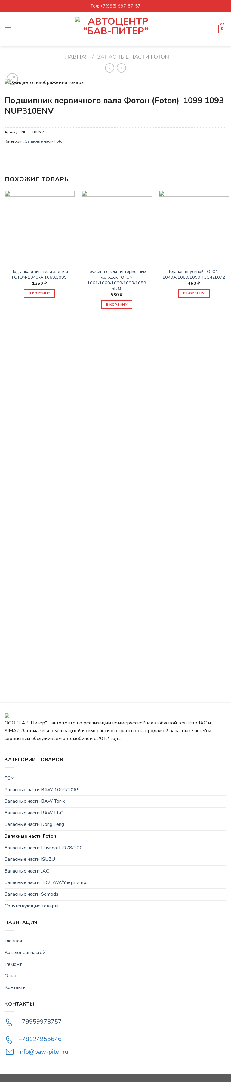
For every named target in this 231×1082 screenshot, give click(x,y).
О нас (11, 975)
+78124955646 (40, 1039)
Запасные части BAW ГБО (34, 813)
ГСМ (9, 778)
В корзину (39, 293)
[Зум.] (12, 79)
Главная (75, 56)
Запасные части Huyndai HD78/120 (44, 848)
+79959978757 (40, 1022)
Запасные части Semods (31, 894)
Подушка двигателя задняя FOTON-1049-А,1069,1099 (39, 274)
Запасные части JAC (27, 871)
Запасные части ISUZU (30, 859)
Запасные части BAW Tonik (35, 801)
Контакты (15, 987)
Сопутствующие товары (31, 906)
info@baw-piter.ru (43, 1052)
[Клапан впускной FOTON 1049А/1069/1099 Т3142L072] (194, 226)
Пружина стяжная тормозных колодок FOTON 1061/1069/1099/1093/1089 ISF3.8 (116, 280)
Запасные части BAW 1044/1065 (42, 789)
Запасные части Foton (133, 56)
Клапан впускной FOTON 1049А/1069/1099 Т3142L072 (193, 274)
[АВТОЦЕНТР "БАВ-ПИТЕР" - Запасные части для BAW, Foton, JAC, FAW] (115, 29)
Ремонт (13, 964)
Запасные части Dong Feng (34, 824)
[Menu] (8, 29)
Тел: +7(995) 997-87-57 (115, 6)
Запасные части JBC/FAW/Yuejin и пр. (46, 882)
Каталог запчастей (25, 952)
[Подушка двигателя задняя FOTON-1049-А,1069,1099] (40, 226)
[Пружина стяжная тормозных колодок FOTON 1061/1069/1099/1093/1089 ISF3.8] (117, 226)
